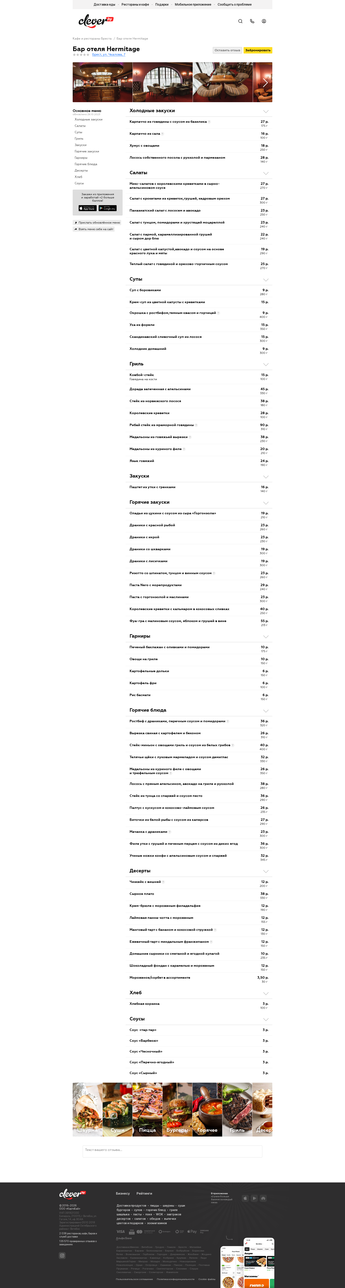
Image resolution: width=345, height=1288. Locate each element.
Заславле (122, 1257)
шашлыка (123, 1214)
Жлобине (193, 1254)
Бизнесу (123, 1193)
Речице (135, 1268)
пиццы (154, 1205)
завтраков (174, 1214)
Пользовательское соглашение (134, 1279)
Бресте (182, 1247)
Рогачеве (148, 1268)
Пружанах (122, 1268)
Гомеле (171, 1247)
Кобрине (168, 1257)
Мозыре (155, 1261)
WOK (159, 1214)
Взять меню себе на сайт (96, 229)
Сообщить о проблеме (235, 4)
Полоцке (190, 1265)
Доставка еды (104, 4)
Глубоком (148, 1254)
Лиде (203, 1257)
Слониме (181, 1268)
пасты (137, 1214)
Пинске (178, 1265)
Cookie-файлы (206, 1279)
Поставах (204, 1265)
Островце (151, 1265)
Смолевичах (123, 1272)
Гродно (159, 1247)
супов (138, 1210)
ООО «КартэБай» (69, 1208)
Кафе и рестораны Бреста (92, 38)
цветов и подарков (130, 1223)
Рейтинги (144, 1193)
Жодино (206, 1254)
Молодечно (170, 1261)
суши (181, 1205)
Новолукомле (188, 1261)
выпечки (170, 1219)
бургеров (123, 1210)
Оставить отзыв (227, 50)
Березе (169, 1250)
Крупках (181, 1257)
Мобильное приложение (193, 4)
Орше (139, 1265)
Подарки (162, 4)
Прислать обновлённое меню (99, 222)
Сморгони (140, 1272)
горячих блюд (156, 1210)
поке (148, 1214)
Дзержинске (177, 1254)
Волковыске (133, 1254)
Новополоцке (124, 1265)
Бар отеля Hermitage (132, 38)
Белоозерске (154, 1250)
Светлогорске (165, 1268)
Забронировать (258, 50)
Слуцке (194, 1268)
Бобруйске (182, 1250)
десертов (124, 1219)
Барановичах (124, 1250)
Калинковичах (138, 1257)
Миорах (143, 1261)
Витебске (147, 1247)
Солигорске (156, 1272)
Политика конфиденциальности (175, 1279)
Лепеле (193, 1257)
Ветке (119, 1254)
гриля (173, 1210)
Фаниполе (172, 1272)
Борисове (198, 1250)
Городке (162, 1254)
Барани (139, 1250)
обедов (155, 1219)
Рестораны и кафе (135, 4)
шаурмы (168, 1205)
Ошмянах (165, 1265)
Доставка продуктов (131, 1205)
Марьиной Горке (126, 1261)
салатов (140, 1219)
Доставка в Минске (127, 1247)
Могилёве (195, 1247)
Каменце (155, 1257)
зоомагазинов (157, 1223)
